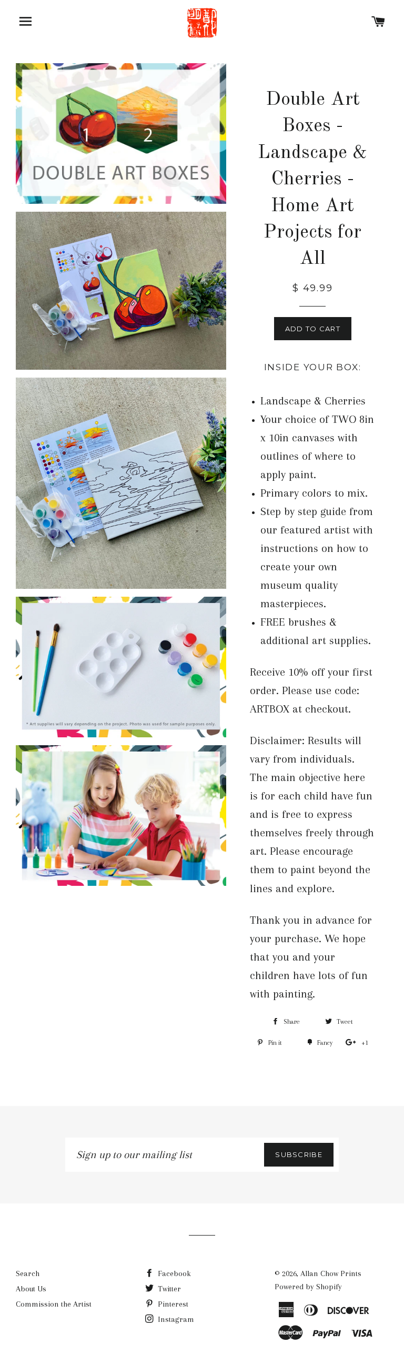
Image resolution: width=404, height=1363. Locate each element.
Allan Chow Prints (330, 1273)
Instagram (175, 1319)
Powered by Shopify (308, 1286)
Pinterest (172, 1304)
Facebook (173, 1273)
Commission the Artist (54, 1304)
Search (27, 1273)
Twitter (168, 1288)
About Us (31, 1288)
